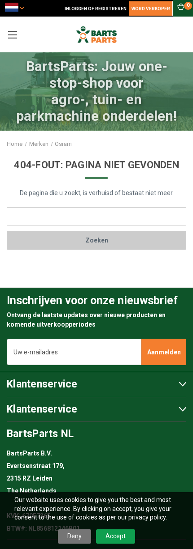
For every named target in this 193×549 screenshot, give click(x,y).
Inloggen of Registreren (96, 8)
